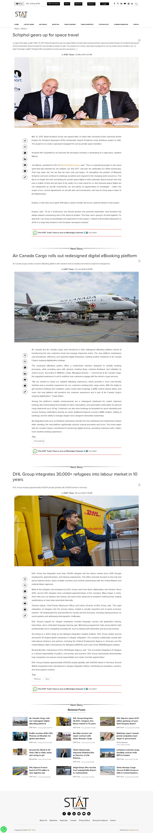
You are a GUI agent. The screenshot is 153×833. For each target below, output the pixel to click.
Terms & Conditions (100, 820)
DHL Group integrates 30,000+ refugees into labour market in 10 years (75, 477)
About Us (43, 820)
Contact (73, 820)
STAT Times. (31, 830)
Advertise (53, 820)
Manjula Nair (33, 759)
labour (47, 679)
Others (23, 29)
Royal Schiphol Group (70, 165)
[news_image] (20, 721)
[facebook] (114, 3)
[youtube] (125, 3)
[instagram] (128, 3)
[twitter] (118, 3)
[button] (76, 40)
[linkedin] (121, 3)
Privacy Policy (84, 820)
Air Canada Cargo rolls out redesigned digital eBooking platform (75, 255)
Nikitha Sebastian (122, 742)
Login (104, 4)
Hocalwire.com (134, 830)
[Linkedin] (25, 159)
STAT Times (33, 727)
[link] (25, 177)
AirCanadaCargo (39, 441)
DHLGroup (37, 679)
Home (16, 24)
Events (67, 4)
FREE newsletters (53, 4)
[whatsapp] (25, 153)
